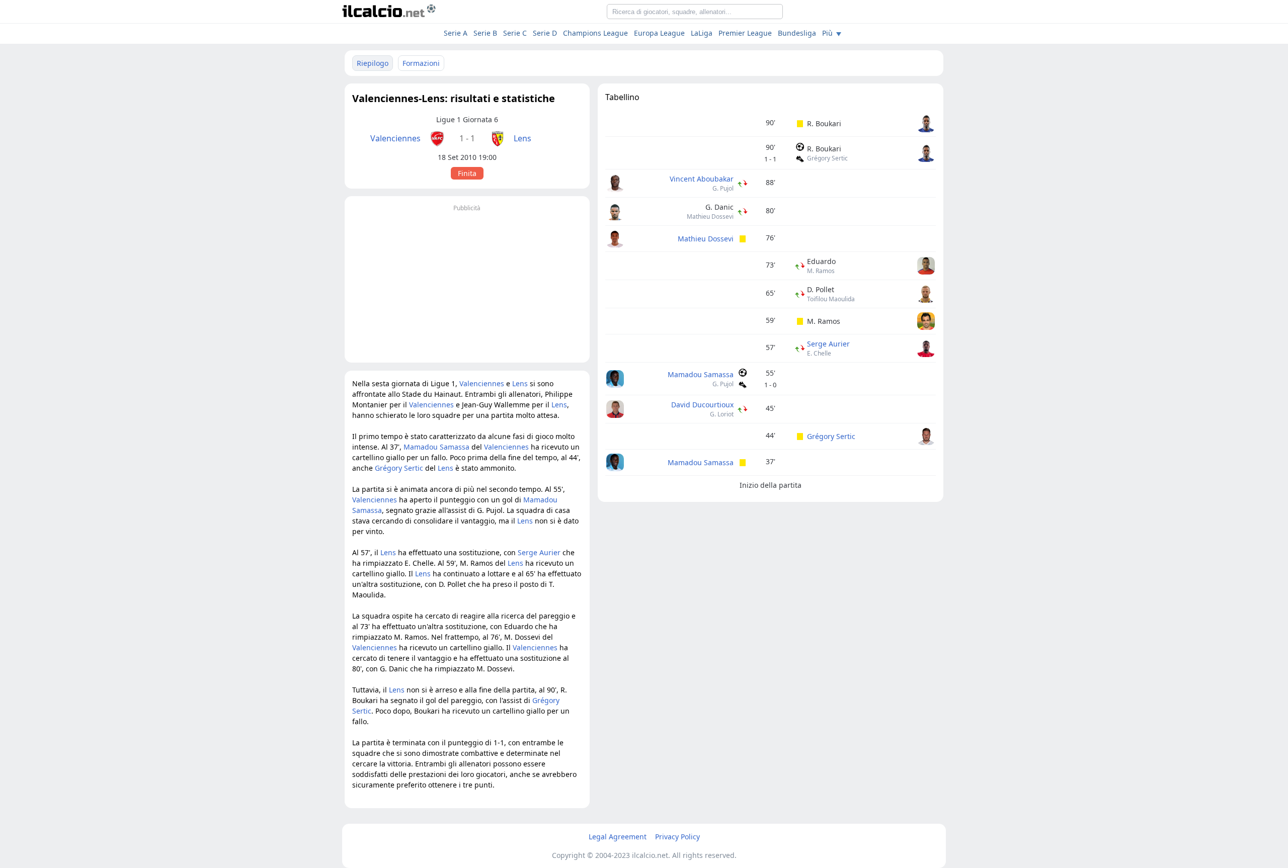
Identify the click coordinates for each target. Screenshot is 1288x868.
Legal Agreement (618, 836)
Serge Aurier (828, 344)
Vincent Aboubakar (702, 179)
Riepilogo (372, 63)
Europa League (659, 33)
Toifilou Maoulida (831, 299)
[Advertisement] (467, 284)
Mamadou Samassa (701, 374)
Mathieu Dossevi (710, 216)
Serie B (485, 33)
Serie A (455, 33)
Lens (522, 138)
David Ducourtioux (702, 404)
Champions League (595, 33)
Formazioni (421, 63)
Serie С (515, 33)
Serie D (545, 33)
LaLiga (701, 33)
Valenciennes (395, 138)
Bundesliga (797, 33)
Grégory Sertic (827, 158)
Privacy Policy (677, 836)
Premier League (745, 33)
